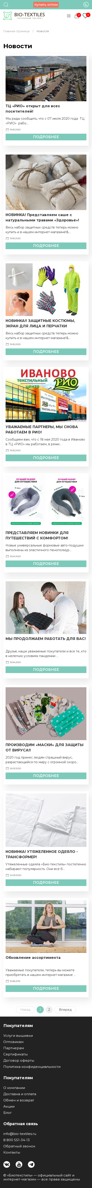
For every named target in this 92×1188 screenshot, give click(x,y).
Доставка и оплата (19, 1094)
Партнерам (13, 1048)
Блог (7, 1113)
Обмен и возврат (18, 1100)
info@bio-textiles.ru (19, 1134)
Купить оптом (46, 5)
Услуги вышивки (18, 1036)
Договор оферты (18, 1061)
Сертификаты (15, 1054)
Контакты (11, 1152)
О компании (14, 1088)
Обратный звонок (19, 1146)
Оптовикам (13, 1042)
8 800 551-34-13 (16, 1140)
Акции (9, 1107)
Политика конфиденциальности (32, 1067)
